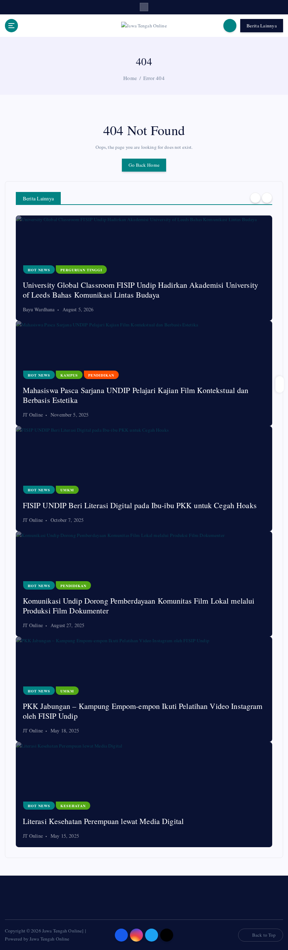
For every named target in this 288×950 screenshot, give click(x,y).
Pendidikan (101, 375)
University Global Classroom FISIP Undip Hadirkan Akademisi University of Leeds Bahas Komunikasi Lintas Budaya (140, 290)
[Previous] (255, 198)
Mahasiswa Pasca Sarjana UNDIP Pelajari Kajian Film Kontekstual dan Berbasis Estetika (136, 395)
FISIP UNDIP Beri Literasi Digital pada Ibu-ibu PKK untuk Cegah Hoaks (140, 505)
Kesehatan (73, 805)
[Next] (267, 198)
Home (130, 77)
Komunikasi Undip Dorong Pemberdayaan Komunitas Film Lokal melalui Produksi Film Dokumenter (139, 606)
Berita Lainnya (262, 25)
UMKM (67, 489)
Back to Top (264, 935)
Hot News (39, 269)
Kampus (69, 375)
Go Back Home (144, 165)
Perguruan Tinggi (81, 269)
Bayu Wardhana (39, 309)
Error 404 (154, 77)
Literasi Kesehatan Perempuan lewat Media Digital (103, 821)
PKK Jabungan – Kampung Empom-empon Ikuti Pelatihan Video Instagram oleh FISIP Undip (143, 711)
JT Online (33, 414)
